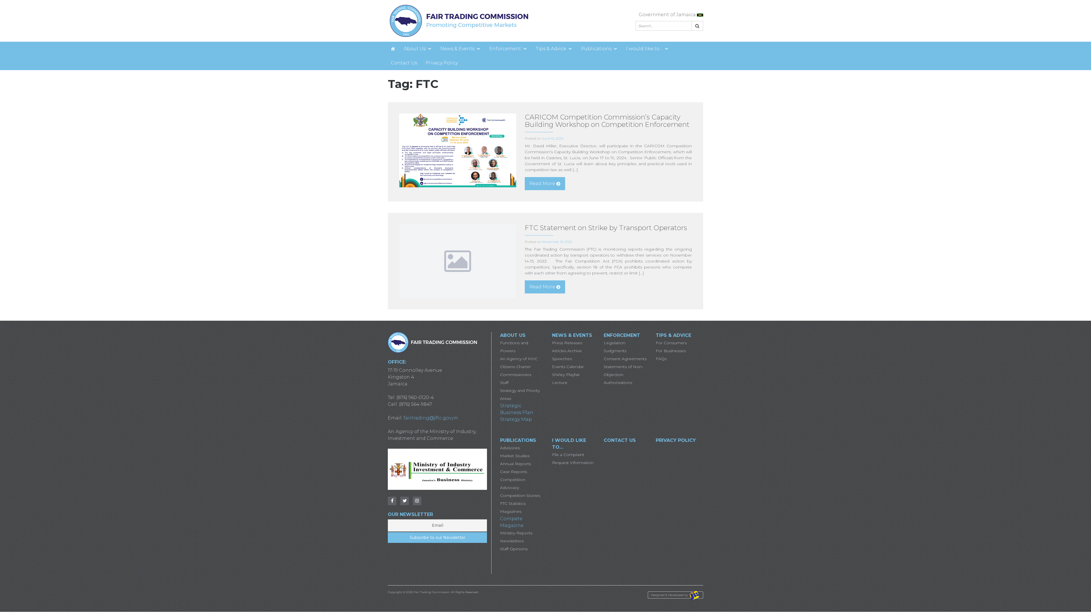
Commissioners (515, 374)
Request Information (573, 462)
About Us (415, 48)
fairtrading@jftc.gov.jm (430, 418)
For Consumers (671, 342)
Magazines (510, 511)
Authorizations (618, 382)
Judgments (615, 350)
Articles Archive (567, 350)
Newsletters (512, 540)
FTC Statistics (513, 503)
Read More (542, 183)
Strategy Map (516, 419)
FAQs (661, 358)
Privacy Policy (442, 63)
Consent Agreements (625, 358)
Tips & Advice (551, 48)
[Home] (393, 49)
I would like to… (644, 48)
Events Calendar (568, 366)
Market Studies (515, 455)
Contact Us (404, 63)
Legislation (614, 342)
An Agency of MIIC (519, 358)
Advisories (510, 447)
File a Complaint (568, 454)
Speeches (562, 358)
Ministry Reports (516, 533)
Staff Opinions (514, 548)
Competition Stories (520, 495)
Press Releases (567, 342)
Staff (504, 382)
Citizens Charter (515, 366)
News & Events (457, 48)
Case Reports (513, 471)
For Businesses (671, 350)
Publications (596, 48)
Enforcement (505, 48)
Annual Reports (515, 463)
